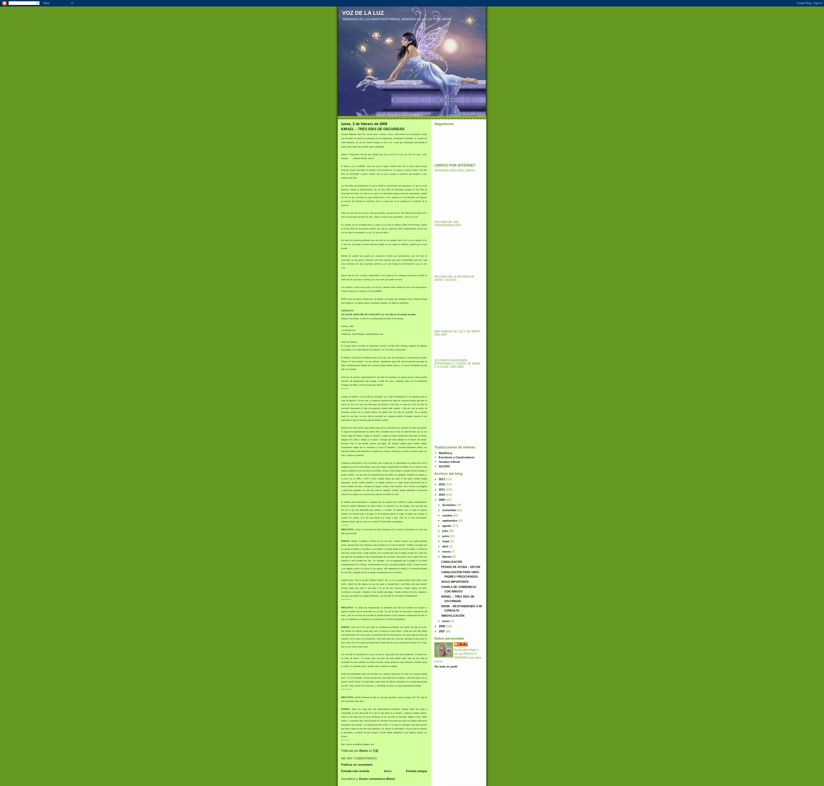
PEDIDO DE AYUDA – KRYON (460, 567)
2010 (442, 494)
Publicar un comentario (357, 764)
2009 (442, 499)
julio (445, 531)
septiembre (450, 520)
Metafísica (445, 453)
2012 (442, 484)
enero (446, 621)
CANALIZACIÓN (451, 561)
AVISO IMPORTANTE (455, 581)
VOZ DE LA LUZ (363, 13)
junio (446, 536)
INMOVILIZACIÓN (452, 615)
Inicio (387, 771)
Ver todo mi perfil (445, 666)
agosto (447, 525)
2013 (442, 479)
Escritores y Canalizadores (456, 457)
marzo (446, 551)
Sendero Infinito (449, 461)
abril (445, 546)
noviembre (449, 510)
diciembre (449, 505)
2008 (442, 626)
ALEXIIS (444, 466)
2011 (442, 489)
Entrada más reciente (355, 771)
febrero (447, 556)
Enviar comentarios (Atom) (377, 778)
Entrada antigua (416, 771)
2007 (442, 631)
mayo (446, 541)
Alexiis (463, 644)
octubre (447, 515)
